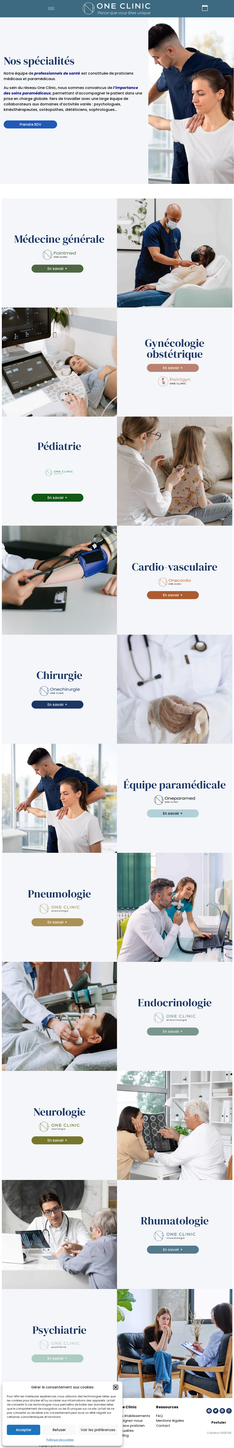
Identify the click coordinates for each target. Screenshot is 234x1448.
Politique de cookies (60, 1440)
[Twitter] (215, 1411)
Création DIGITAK (219, 1433)
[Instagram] (229, 1411)
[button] (115, 1387)
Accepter (24, 1429)
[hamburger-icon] (51, 8)
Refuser (59, 1429)
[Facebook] (209, 1411)
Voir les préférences (98, 1429)
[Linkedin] (222, 1411)
